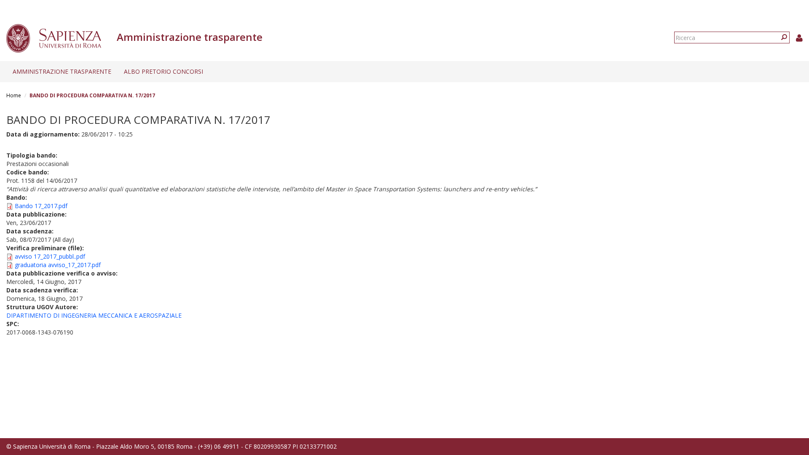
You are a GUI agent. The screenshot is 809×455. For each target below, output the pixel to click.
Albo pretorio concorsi (163, 71)
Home (13, 95)
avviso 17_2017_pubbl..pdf (50, 256)
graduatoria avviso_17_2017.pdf (58, 265)
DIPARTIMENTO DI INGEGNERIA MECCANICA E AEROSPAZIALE (94, 315)
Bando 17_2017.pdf (41, 206)
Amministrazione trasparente (62, 71)
